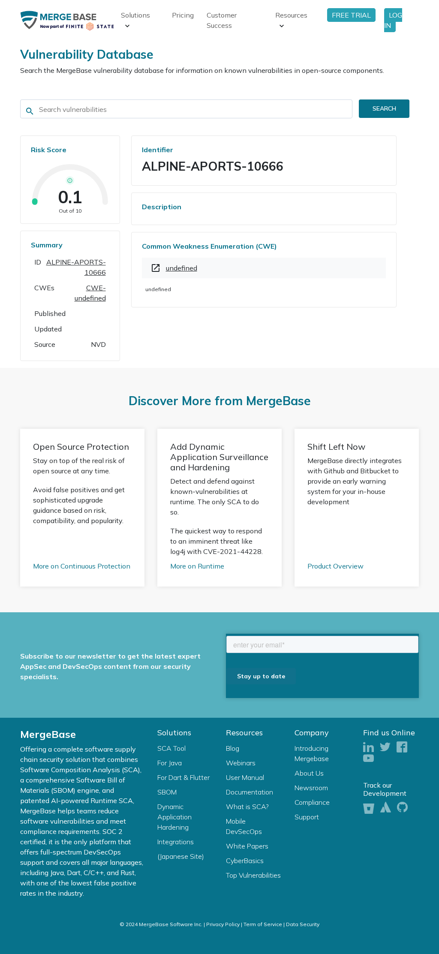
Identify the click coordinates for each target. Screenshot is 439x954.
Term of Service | (264, 924)
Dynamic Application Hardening (174, 816)
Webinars (241, 762)
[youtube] (368, 758)
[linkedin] (368, 747)
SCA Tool (171, 748)
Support (307, 817)
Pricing (183, 15)
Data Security (302, 924)
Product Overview (335, 566)
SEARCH (384, 108)
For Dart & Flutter (183, 777)
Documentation (249, 792)
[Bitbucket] (368, 807)
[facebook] (402, 747)
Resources (291, 15)
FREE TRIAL (351, 15)
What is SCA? (247, 806)
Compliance (312, 802)
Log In (393, 20)
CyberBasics (245, 860)
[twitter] (385, 747)
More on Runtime (197, 566)
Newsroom (311, 787)
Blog (232, 748)
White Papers (247, 846)
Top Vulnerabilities (253, 875)
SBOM (167, 792)
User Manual (245, 777)
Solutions (135, 15)
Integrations (175, 841)
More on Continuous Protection (81, 566)
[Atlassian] (385, 807)
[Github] (402, 807)
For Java (169, 762)
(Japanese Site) (180, 856)
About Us (309, 773)
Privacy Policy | (224, 924)
